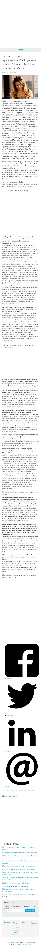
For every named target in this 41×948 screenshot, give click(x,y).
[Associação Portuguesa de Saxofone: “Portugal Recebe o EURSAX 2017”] (20, 873)
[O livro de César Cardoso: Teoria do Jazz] (15, 883)
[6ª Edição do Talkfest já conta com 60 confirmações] (19, 866)
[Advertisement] (20, 23)
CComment (31, 790)
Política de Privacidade (25, 944)
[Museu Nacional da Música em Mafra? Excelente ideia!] (20, 848)
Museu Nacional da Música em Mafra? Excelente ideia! (19, 853)
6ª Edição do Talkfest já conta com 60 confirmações (18, 869)
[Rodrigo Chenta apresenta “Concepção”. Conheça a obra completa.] (20, 890)
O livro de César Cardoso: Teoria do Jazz (15, 886)
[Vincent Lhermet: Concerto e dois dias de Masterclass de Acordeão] (20, 857)
